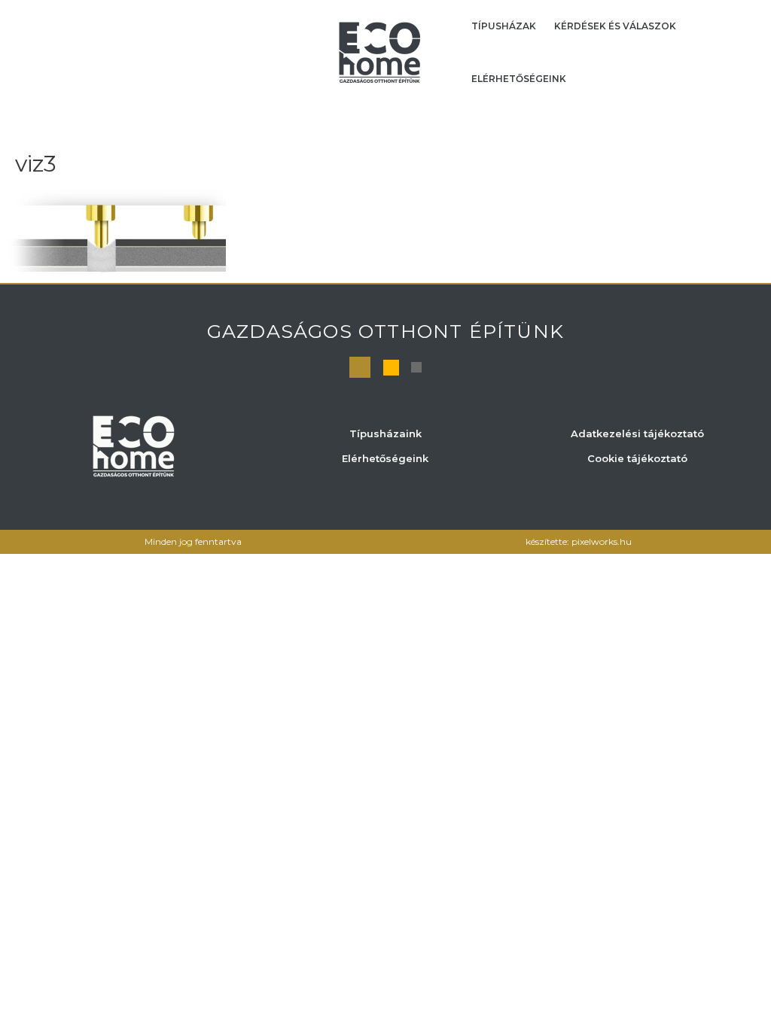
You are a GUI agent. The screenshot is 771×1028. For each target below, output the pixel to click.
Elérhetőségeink (518, 78)
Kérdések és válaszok (615, 26)
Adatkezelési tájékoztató (637, 433)
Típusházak (503, 26)
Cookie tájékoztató (637, 458)
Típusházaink (385, 433)
